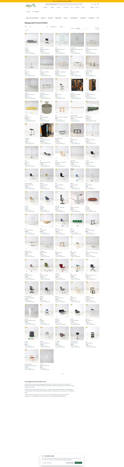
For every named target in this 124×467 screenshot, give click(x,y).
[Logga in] (95, 4)
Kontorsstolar (83, 18)
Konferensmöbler (74, 18)
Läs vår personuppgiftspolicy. (66, 459)
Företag (92, 7)
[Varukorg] (98, 4)
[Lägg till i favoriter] (26, 45)
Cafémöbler (50, 18)
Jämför (83, 7)
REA (72, 7)
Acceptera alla (78, 462)
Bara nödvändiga (69, 462)
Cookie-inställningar (47, 462)
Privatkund (97, 7)
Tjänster (58, 7)
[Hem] (30, 6)
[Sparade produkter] (92, 4)
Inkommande (66, 7)
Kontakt (52, 7)
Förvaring (66, 18)
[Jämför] (37, 45)
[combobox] (63, 4)
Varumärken (77, 7)
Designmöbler (58, 18)
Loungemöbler (91, 18)
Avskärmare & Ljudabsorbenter (32, 18)
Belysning (43, 18)
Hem (33, 11)
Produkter (45, 7)
